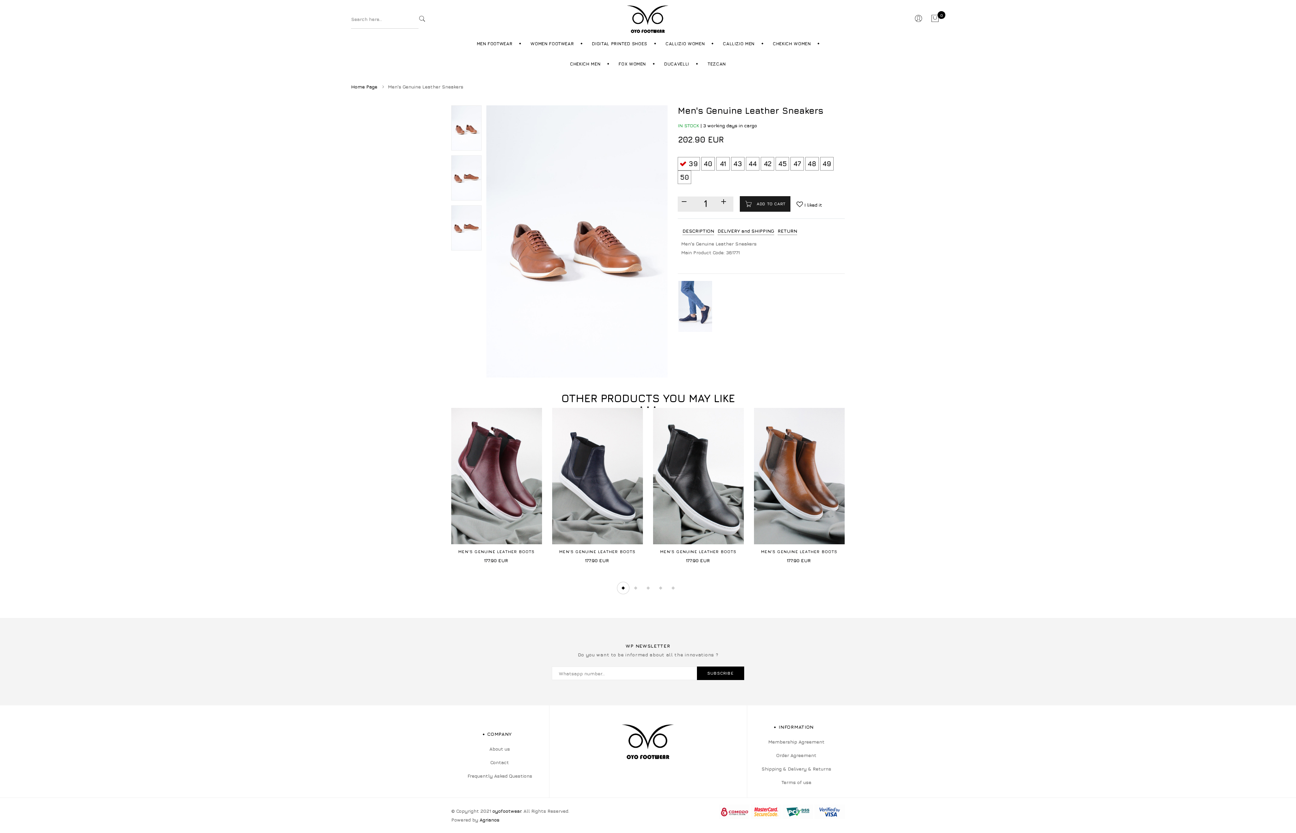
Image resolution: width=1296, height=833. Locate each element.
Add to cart (770, 203)
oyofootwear (506, 811)
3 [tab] (648, 588)
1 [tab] (623, 588)
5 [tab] (673, 588)
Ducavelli (676, 64)
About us (499, 749)
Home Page (364, 86)
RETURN (787, 231)
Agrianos (490, 820)
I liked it (812, 205)
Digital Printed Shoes (619, 43)
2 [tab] (635, 588)
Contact (499, 762)
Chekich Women (792, 43)
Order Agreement (796, 755)
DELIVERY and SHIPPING (746, 231)
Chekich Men (585, 64)
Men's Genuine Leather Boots (496, 551)
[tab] (698, 231)
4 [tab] (660, 588)
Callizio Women (685, 43)
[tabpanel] (496, 488)
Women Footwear (552, 43)
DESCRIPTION (698, 231)
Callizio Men (739, 43)
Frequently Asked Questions (499, 776)
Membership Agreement (796, 742)
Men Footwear (495, 43)
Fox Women (632, 64)
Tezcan (716, 64)
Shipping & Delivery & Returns (796, 769)
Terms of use (796, 782)
